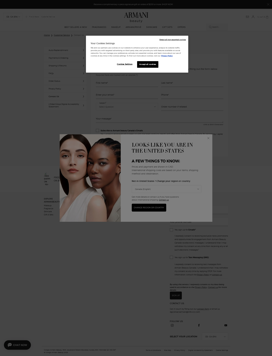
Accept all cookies (147, 64)
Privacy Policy (167, 56)
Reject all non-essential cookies (172, 40)
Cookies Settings (124, 64)
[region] (137, 54)
